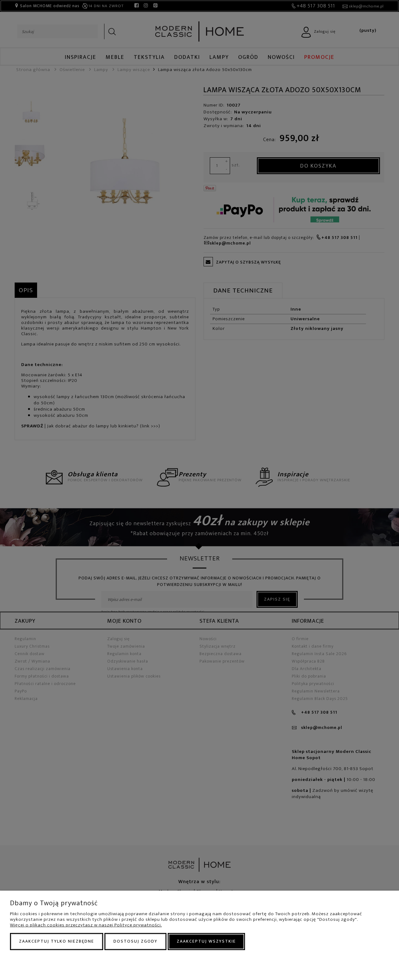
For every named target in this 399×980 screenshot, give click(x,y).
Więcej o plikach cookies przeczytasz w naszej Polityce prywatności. (86, 925)
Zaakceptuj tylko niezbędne (56, 941)
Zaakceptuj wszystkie (206, 941)
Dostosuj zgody (135, 941)
